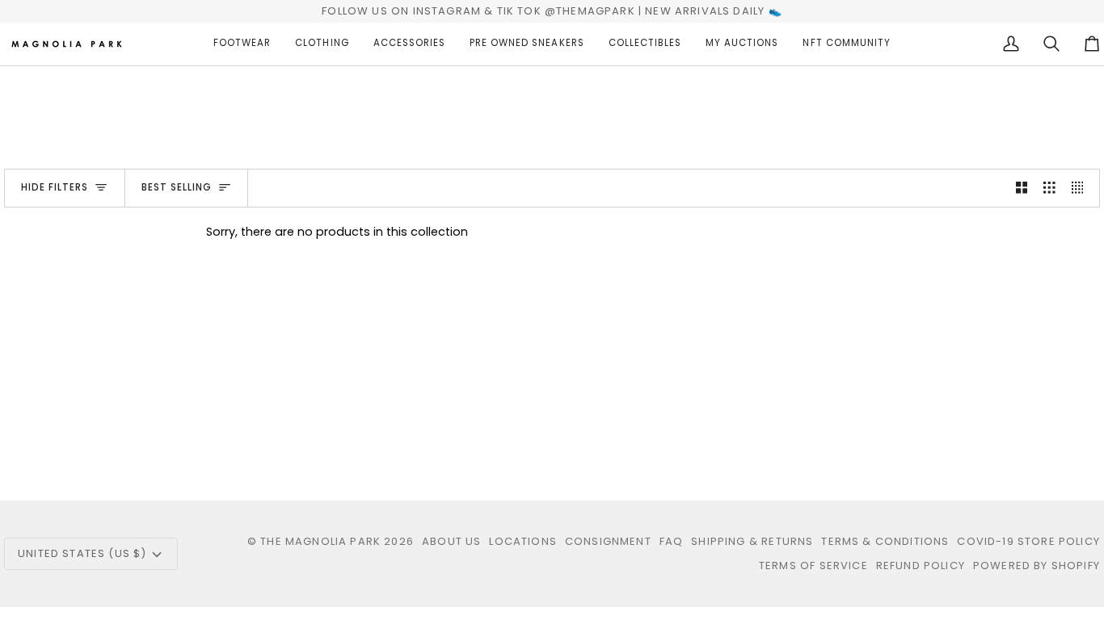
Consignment (608, 541)
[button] (242, 44)
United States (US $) (82, 553)
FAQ (671, 541)
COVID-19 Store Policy (1028, 541)
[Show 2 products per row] (1022, 188)
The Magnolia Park (320, 541)
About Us (451, 541)
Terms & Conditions (885, 541)
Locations (523, 541)
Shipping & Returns (752, 541)
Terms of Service (813, 565)
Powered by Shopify (1036, 565)
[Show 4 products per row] (1082, 188)
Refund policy (920, 565)
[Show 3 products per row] (1049, 188)
